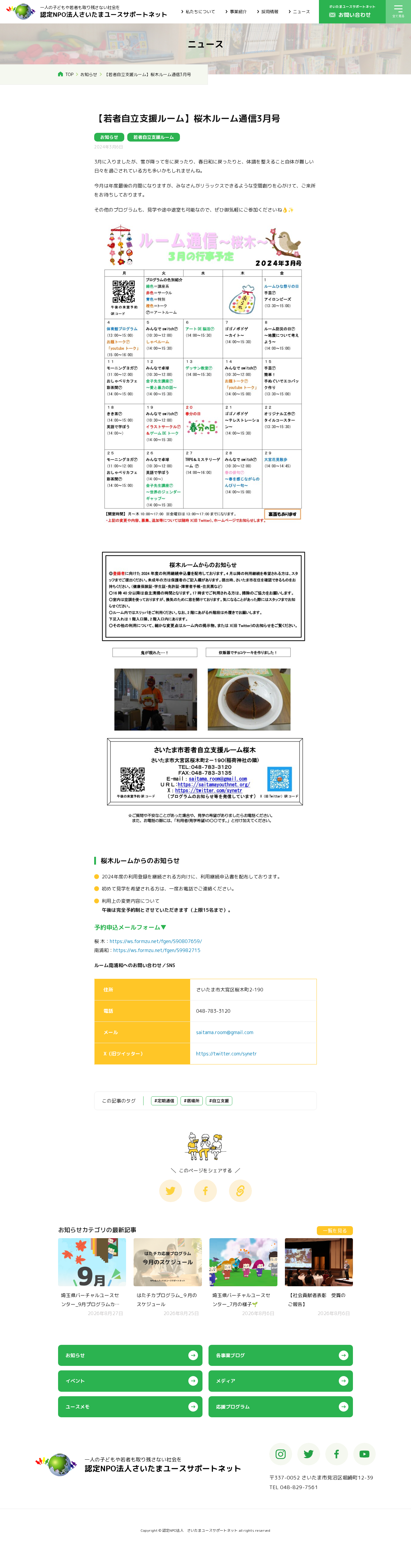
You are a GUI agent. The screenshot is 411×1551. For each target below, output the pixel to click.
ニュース (301, 11)
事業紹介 (238, 11)
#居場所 (191, 1101)
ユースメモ (78, 1406)
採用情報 (269, 11)
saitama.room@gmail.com (224, 1032)
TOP (69, 74)
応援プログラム (233, 1406)
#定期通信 (164, 1101)
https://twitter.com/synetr (226, 1053)
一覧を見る (335, 1230)
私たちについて (200, 11)
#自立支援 (219, 1101)
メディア (225, 1381)
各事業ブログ (230, 1355)
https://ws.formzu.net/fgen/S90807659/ (156, 941)
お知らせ (88, 74)
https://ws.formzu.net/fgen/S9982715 (156, 950)
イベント (75, 1381)
